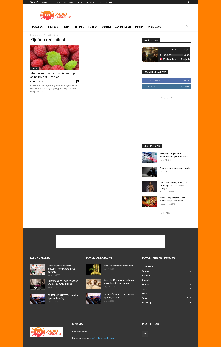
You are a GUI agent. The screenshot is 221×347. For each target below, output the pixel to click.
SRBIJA (65, 26)
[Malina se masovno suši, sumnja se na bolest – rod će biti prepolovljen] (54, 57)
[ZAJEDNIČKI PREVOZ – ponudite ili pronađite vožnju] (37, 299)
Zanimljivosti (123, 26)
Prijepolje (52, 26)
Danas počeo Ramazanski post (118, 266)
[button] (187, 27)
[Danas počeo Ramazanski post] (93, 269)
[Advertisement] (136, 15)
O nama (109, 2)
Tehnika (92, 26)
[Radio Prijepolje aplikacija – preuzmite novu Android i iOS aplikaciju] (37, 269)
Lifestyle (78, 26)
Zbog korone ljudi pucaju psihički (175, 168)
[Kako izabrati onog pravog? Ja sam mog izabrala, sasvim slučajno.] (149, 186)
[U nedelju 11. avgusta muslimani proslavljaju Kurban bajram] (93, 284)
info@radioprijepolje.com (102, 337)
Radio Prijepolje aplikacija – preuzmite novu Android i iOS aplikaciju (61, 269)
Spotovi (106, 26)
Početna (37, 26)
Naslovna (34, 35)
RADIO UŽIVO (154, 26)
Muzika (139, 26)
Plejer (80, 2)
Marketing (90, 2)
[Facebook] (188, 2)
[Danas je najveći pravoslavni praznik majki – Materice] (149, 201)
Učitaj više (165, 213)
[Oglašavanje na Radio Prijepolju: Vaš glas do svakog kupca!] (37, 284)
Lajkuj (186, 80)
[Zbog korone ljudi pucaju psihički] (149, 172)
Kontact (100, 2)
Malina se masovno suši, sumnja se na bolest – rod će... (52, 75)
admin (33, 81)
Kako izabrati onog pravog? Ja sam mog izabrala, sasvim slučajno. (174, 185)
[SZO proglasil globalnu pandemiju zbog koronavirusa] (149, 157)
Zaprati (185, 87)
